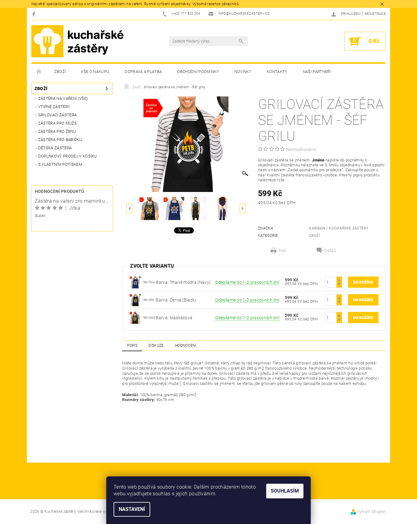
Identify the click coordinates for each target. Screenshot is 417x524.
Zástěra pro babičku (60, 139)
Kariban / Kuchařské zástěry (338, 228)
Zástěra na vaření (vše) (63, 98)
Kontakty (277, 71)
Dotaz (330, 250)
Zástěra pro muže (57, 123)
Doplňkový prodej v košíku (67, 156)
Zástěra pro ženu (57, 131)
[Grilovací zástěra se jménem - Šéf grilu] (135, 299)
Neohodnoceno (301, 149)
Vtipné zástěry (54, 106)
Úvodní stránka (39, 72)
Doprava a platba (143, 71)
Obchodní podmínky (198, 71)
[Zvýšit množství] (339, 279)
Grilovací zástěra (57, 115)
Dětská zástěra (55, 148)
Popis (132, 345)
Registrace (375, 14)
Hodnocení (186, 345)
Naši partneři (317, 71)
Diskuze (156, 345)
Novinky (243, 71)
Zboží (60, 71)
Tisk (282, 250)
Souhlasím (285, 491)
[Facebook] (34, 13)
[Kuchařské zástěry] (77, 41)
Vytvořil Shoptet (371, 511)
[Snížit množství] (339, 285)
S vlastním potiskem (60, 164)
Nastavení (132, 509)
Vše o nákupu (95, 71)
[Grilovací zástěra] (135, 282)
